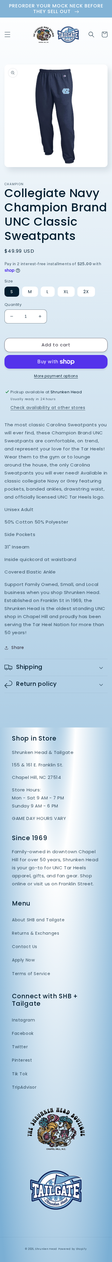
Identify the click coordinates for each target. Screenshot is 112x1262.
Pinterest (22, 1060)
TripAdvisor (24, 1087)
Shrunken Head (46, 1249)
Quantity (13, 304)
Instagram (23, 1020)
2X (86, 292)
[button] (7, 34)
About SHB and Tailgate (38, 920)
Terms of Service (31, 974)
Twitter (20, 1047)
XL (66, 292)
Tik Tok (19, 1074)
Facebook (23, 1033)
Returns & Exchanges (35, 933)
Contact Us (24, 947)
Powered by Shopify (72, 1249)
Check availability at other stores (47, 408)
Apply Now (23, 960)
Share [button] (17, 647)
